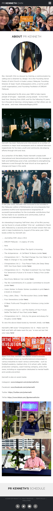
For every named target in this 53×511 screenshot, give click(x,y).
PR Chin (12, 3)
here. (48, 323)
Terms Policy (40, 498)
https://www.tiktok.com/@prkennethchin (23, 397)
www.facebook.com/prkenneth (23, 387)
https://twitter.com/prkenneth (20, 392)
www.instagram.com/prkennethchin (25, 382)
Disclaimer (26, 500)
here (44, 253)
